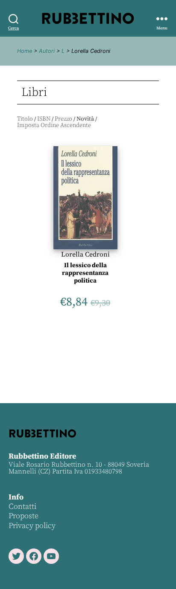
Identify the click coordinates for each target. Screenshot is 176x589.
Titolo (25, 119)
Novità (85, 119)
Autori (47, 51)
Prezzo (63, 119)
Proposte (23, 516)
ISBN (43, 119)
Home (24, 51)
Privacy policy (32, 526)
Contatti (22, 506)
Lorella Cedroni (85, 254)
